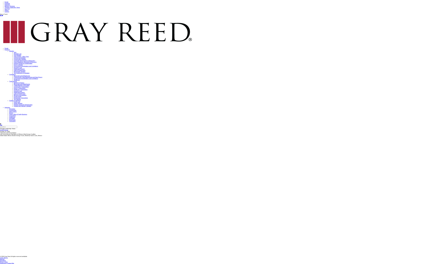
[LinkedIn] (1, 15)
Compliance (12, 74)
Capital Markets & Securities (21, 85)
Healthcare (17, 80)
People (6, 2)
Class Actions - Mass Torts (21, 56)
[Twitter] (2, 15)
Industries (7, 4)
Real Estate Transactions (21, 98)
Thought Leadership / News (12, 7)
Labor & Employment (19, 70)
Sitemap (2, 259)
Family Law (17, 102)
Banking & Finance (19, 82)
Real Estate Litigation (19, 71)
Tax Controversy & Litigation (21, 73)
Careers (7, 11)
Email (6, 130)
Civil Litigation (17, 55)
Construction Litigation (20, 59)
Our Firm (7, 9)
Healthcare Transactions (21, 89)
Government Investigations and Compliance (26, 66)
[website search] (1, 125)
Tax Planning (17, 99)
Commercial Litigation (20, 58)
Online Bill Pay (4, 257)
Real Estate (12, 120)
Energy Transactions (19, 88)
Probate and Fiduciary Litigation (22, 106)
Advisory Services (10, 6)
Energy (11, 113)
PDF (4, 130)
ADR (15, 52)
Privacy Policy (4, 262)
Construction (12, 110)
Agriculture (12, 109)
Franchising (12, 115)
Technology (12, 121)
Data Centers (13, 111)
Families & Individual (14, 100)
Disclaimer (3, 260)
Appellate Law (17, 53)
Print (1, 130)
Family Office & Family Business (18, 114)
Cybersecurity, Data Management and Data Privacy (28, 77)
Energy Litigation (18, 64)
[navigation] (220, 124)
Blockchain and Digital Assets (22, 75)
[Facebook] (0, 15)
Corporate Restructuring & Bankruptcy (24, 60)
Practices (7, 3)
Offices (7, 10)
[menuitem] (222, 48)
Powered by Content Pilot (7, 263)
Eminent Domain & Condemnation (23, 63)
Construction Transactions (21, 87)
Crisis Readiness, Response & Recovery (25, 62)
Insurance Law (18, 67)
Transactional (13, 81)
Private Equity (17, 96)
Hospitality (12, 118)
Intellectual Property (19, 69)
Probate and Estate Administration (23, 104)
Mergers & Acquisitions (20, 95)
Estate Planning (18, 103)
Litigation (11, 51)
